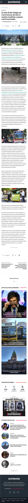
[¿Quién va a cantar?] (5, 464)
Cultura (12, 463)
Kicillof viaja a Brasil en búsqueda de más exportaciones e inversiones (7, 266)
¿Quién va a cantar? (15, 465)
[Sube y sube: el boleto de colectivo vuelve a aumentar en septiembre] (14, 332)
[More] (19, 25)
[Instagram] (14, 492)
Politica (6, 7)
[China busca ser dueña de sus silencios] (5, 455)
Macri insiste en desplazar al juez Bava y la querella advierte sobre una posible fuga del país (21, 266)
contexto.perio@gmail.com (17, 488)
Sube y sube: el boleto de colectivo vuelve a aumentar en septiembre (14, 343)
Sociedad (13, 340)
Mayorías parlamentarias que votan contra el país (14, 371)
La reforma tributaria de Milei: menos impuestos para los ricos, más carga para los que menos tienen (14, 314)
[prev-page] (2, 377)
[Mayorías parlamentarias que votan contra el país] (14, 360)
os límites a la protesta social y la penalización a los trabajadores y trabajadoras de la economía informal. (12, 57)
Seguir (14, 386)
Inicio (2, 7)
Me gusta (5, 386)
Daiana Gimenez (7, 21)
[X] (14, 281)
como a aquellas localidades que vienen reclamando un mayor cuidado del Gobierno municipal (13, 92)
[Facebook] (10, 492)
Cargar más (13, 470)
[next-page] (5, 377)
